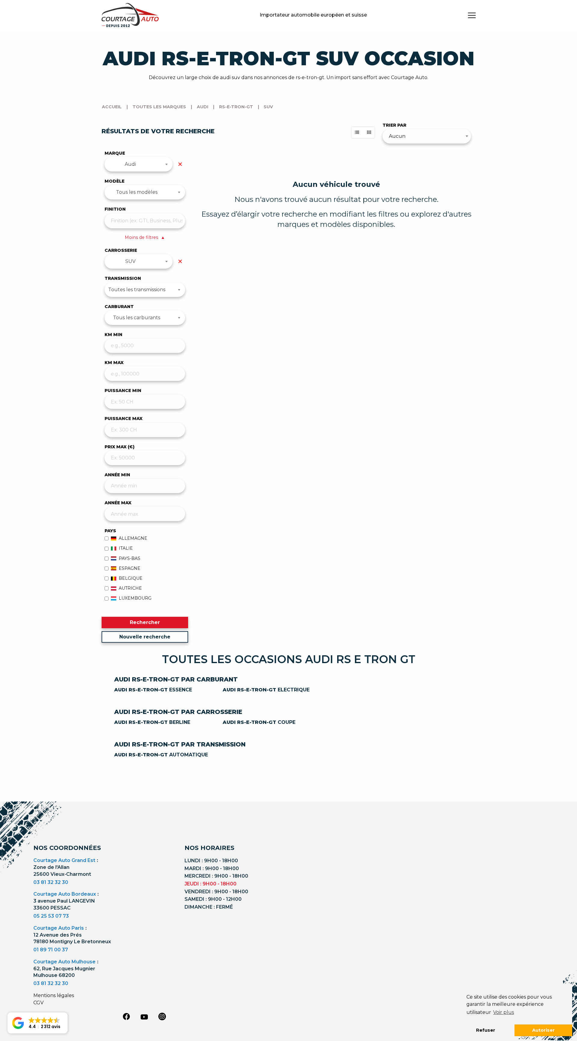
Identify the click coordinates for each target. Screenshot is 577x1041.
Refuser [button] (485, 1030)
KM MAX (114, 362)
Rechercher (145, 622)
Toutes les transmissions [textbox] (136, 289)
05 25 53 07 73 (51, 916)
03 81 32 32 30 (50, 882)
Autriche (130, 588)
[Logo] (130, 15)
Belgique (130, 578)
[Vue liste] (357, 132)
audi (202, 107)
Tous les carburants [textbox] (136, 317)
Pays (110, 530)
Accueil (112, 107)
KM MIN (113, 334)
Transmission (123, 278)
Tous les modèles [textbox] (136, 192)
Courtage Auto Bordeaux (64, 894)
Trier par (394, 125)
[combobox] (139, 164)
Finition (115, 209)
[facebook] (126, 1016)
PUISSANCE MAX (123, 418)
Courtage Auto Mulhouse (64, 962)
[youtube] (144, 1016)
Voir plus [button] (503, 1012)
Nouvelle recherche (144, 637)
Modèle (114, 181)
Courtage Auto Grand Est (64, 860)
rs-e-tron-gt (236, 107)
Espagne (129, 568)
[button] (38, 1022)
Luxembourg (135, 598)
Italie (126, 548)
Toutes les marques (159, 107)
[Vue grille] (369, 132)
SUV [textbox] (130, 261)
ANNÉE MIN (117, 474)
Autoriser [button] (543, 1030)
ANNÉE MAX (118, 502)
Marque (115, 153)
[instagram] (162, 1016)
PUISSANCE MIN (123, 390)
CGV (38, 1002)
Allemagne (133, 538)
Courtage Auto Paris (58, 928)
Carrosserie (121, 250)
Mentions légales (53, 995)
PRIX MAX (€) (120, 446)
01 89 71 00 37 (50, 950)
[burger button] (472, 15)
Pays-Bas (129, 558)
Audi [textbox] (130, 164)
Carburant (119, 306)
